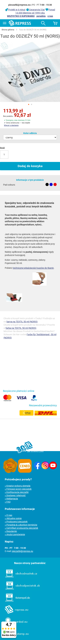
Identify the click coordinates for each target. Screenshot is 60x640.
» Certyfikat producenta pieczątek (21, 528)
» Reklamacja (11, 498)
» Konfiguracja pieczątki (16, 492)
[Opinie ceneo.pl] (25, 472)
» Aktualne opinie (13, 518)
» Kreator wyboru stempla (17, 485)
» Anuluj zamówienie (15, 534)
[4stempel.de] (16, 602)
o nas (50, 16)
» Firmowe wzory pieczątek (18, 489)
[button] (28, 104)
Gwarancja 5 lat (37, 9)
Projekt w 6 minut (16, 9)
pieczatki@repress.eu (22, 551)
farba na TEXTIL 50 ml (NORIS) (21, 328)
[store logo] (20, 23)
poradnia (41, 16)
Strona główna (8, 30)
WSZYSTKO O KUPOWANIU (21, 16)
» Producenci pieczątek (16, 521)
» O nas (8, 515)
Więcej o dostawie (11, 125)
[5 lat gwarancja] (10, 472)
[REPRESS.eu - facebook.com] (37, 468)
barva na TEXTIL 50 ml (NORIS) (22, 321)
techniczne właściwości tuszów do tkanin (33, 268)
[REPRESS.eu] (14, 614)
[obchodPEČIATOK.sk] (21, 590)
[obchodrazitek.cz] (19, 578)
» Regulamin (11, 531)
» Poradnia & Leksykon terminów (21, 525)
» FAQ (8, 502)
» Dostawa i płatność (15, 495)
